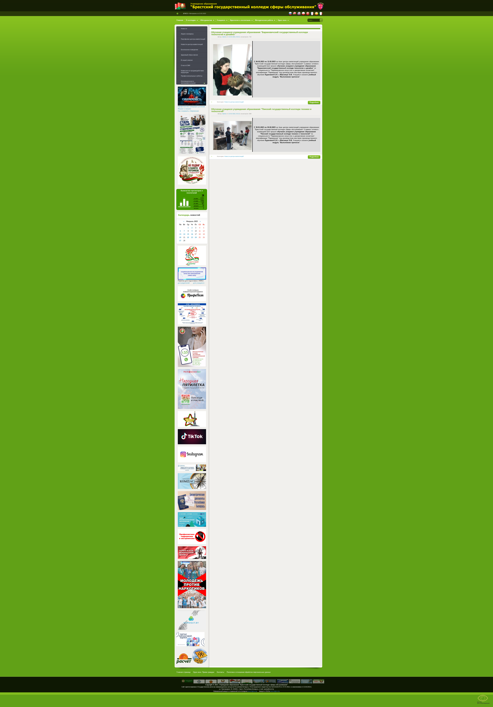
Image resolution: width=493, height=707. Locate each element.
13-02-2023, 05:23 (234, 37)
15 (188, 234)
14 (184, 234)
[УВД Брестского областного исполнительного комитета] (211, 683)
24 (196, 237)
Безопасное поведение (189, 50)
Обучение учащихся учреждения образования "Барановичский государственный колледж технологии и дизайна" (259, 33)
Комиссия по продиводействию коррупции (192, 71)
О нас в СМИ (185, 65)
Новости (184, 29)
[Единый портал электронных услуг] (223, 683)
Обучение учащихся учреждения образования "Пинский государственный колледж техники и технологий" (261, 110)
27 (180, 241)
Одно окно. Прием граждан (203, 672)
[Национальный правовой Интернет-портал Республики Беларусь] (235, 683)
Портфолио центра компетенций (193, 39)
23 (192, 237)
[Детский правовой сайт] (306, 683)
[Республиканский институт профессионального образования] (282, 683)
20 (180, 237)
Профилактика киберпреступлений (191, 107)
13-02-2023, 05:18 (234, 113)
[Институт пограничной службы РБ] (187, 682)
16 (192, 234)
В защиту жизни (187, 60)
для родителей (183, 283)
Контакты (220, 672)
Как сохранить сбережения (188, 111)
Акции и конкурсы (187, 34)
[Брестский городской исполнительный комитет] (258, 683)
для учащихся (198, 283)
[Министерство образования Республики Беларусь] (247, 683)
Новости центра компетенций (234, 102)
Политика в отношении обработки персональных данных (249, 672)
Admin (224, 37)
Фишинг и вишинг (184, 109)
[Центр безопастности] (199, 683)
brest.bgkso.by (252, 691)
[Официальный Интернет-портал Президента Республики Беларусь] (318, 683)
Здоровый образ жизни (189, 55)
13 (180, 234)
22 (188, 237)
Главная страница (183, 672)
